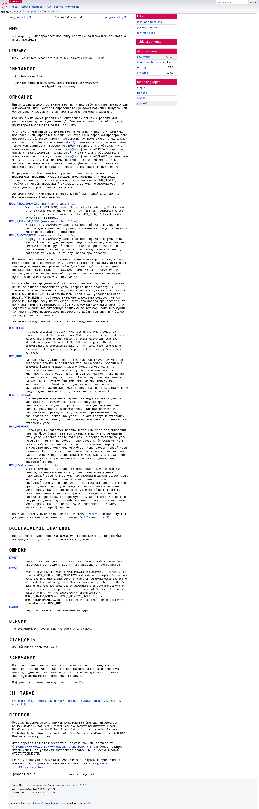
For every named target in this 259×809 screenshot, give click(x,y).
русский (142, 103)
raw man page (146, 32)
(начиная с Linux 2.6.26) (43, 221)
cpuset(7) (100, 700)
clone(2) (103, 517)
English (141, 87)
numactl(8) (19, 704)
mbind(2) (69, 142)
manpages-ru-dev (32, 11)
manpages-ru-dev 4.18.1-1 (73, 785)
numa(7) (78, 682)
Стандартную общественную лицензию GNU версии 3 (51, 746)
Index (14, 6)
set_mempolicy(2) (21, 17)
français (142, 92)
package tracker (147, 27)
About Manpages (31, 6)
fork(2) (85, 517)
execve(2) (95, 513)
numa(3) (86, 700)
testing (141, 67)
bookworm (17, 11)
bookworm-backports (150, 62)
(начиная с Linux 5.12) (42, 203)
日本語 (141, 98)
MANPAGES (15, 1)
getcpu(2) (44, 700)
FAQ (48, 6)
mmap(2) (71, 149)
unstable (142, 72)
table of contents (149, 42)
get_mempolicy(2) (23, 700)
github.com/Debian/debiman (45, 803)
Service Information (66, 6)
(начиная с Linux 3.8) (33, 465)
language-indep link (149, 22)
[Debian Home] (4, 7)
